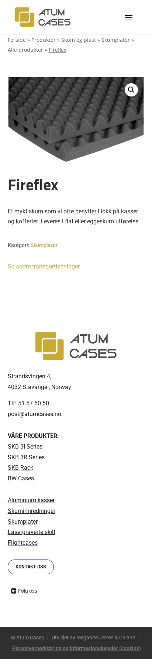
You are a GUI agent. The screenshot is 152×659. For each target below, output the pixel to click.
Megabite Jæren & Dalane (105, 638)
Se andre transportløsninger (44, 266)
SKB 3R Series (26, 457)
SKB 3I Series (25, 446)
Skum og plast (78, 39)
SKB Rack (20, 467)
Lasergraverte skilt (31, 531)
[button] (131, 90)
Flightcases (23, 542)
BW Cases (21, 478)
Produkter (43, 39)
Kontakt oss (30, 567)
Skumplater (115, 39)
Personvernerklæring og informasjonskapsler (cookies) (76, 648)
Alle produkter (25, 49)
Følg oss (27, 591)
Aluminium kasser (31, 500)
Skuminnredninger (31, 510)
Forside (17, 39)
